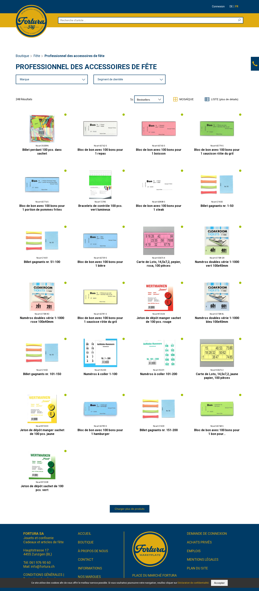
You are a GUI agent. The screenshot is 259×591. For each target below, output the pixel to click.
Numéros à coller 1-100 (100, 374)
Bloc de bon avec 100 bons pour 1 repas (100, 151)
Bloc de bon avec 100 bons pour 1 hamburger (100, 432)
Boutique (22, 56)
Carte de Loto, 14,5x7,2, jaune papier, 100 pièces (217, 376)
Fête (37, 56)
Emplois (194, 551)
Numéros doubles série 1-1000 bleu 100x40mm (217, 320)
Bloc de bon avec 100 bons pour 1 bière (100, 263)
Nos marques (89, 577)
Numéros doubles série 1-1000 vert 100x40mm (217, 263)
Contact (85, 559)
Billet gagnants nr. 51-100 (42, 262)
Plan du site (197, 568)
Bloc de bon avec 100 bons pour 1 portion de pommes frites (42, 207)
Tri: (132, 99)
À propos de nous (93, 551)
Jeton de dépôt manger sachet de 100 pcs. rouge (159, 320)
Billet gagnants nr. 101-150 (42, 374)
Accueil (84, 533)
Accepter (219, 582)
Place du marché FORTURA (154, 575)
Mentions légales (202, 559)
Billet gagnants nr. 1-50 (217, 206)
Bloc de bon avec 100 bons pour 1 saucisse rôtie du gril (217, 151)
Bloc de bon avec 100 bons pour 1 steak (158, 207)
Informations (90, 568)
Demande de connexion (207, 533)
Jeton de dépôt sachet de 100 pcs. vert (42, 488)
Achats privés (199, 542)
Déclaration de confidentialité (193, 583)
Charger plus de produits (129, 508)
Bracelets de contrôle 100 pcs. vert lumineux (100, 207)
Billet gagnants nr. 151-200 (159, 430)
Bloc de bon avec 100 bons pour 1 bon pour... (217, 432)
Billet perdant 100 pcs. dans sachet (42, 151)
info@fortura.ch (43, 566)
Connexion (218, 6)
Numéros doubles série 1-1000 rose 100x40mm (42, 320)
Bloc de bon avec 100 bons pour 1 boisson (158, 151)
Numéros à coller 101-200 (158, 374)
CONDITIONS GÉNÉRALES (42, 575)
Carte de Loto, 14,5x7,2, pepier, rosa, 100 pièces (159, 263)
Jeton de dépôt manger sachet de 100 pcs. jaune (42, 432)
